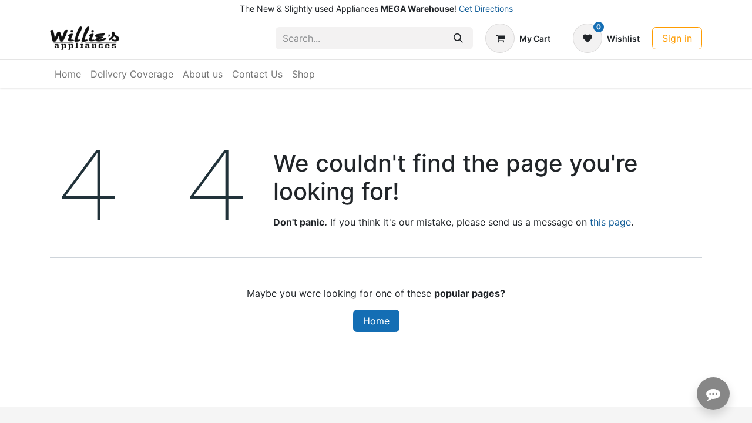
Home (376, 321)
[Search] (458, 38)
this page (610, 222)
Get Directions (486, 9)
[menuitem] (68, 74)
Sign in (677, 38)
